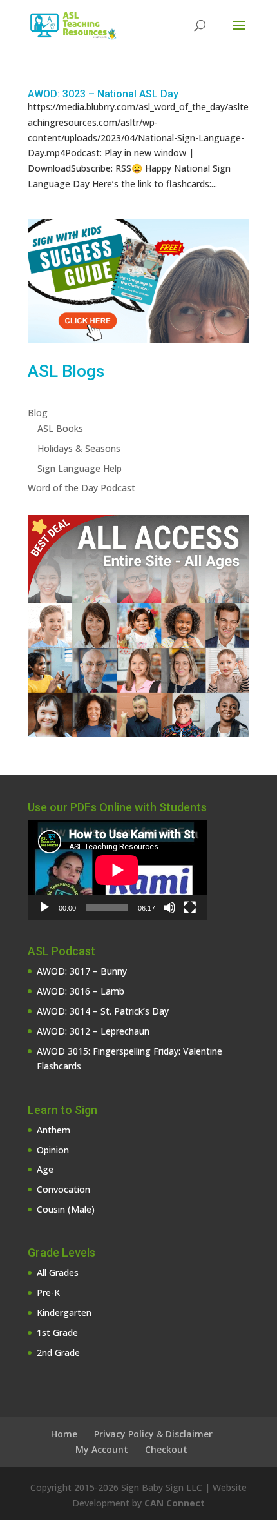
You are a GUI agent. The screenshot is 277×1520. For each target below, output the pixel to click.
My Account (101, 1449)
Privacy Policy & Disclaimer (153, 1434)
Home (64, 1434)
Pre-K (48, 1292)
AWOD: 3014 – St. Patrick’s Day (103, 1011)
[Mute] (169, 907)
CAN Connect (174, 1503)
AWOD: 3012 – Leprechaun (93, 1031)
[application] (117, 870)
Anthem (53, 1130)
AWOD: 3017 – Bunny (82, 971)
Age (45, 1169)
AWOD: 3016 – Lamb (80, 991)
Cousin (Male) (66, 1209)
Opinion (53, 1150)
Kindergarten (64, 1312)
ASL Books (60, 428)
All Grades (58, 1272)
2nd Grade (58, 1352)
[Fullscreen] (190, 907)
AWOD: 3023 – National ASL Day (103, 94)
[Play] (44, 907)
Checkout (166, 1449)
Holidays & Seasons (78, 448)
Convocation (63, 1189)
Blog (38, 413)
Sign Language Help (79, 468)
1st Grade (57, 1332)
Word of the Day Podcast (81, 487)
